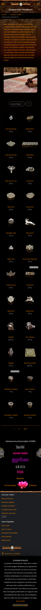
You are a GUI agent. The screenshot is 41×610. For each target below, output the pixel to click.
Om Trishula (30, 337)
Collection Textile (15, 15)
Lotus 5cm (30, 207)
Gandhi (11, 337)
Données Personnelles (10, 533)
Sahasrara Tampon (11, 389)
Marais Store (6, 540)
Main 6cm (11, 311)
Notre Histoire (6, 537)
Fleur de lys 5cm (11, 155)
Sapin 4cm (11, 259)
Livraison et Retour (8, 506)
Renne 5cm (30, 129)
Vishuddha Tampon (11, 415)
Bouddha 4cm (11, 233)
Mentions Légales (8, 502)
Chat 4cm (30, 181)
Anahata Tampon (30, 415)
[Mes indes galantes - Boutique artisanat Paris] (20, 4)
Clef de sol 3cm (11, 129)
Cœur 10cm (30, 155)
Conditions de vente (9, 510)
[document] (20, 583)
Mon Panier (6, 526)
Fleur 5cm (11, 207)
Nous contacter (7, 499)
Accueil (4, 15)
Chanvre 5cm (11, 285)
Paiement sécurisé (8, 513)
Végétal (11, 363)
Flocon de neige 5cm (30, 259)
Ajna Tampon (30, 389)
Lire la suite (20, 601)
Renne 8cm (30, 233)
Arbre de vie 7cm (11, 181)
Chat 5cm (30, 285)
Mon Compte (6, 529)
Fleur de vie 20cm (30, 363)
